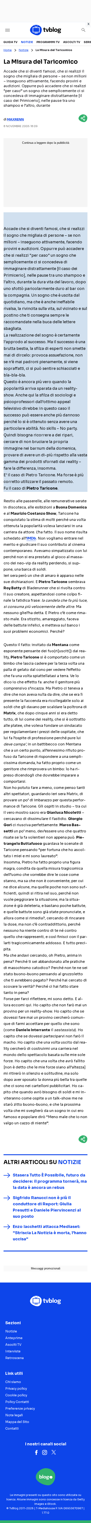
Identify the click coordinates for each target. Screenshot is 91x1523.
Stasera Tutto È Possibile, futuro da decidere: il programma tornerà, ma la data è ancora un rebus (50, 1181)
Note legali (14, 1415)
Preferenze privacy (20, 1409)
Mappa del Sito (17, 1422)
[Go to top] (82, 1508)
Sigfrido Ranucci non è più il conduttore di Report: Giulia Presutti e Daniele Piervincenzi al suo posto (47, 1207)
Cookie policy (16, 1395)
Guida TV (10, 42)
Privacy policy (16, 1389)
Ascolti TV (71, 42)
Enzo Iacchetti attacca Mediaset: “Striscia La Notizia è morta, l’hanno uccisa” (50, 1232)
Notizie (27, 42)
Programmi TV (48, 42)
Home (8, 50)
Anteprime (14, 1338)
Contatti (12, 1428)
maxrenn (15, 119)
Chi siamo (13, 1382)
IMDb (31, 538)
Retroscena (14, 1358)
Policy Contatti (17, 1402)
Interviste (13, 1351)
